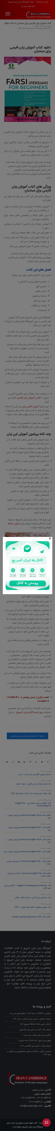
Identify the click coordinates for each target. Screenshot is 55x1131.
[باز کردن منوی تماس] (46, 1122)
